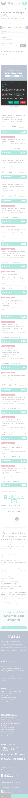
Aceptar (10, 102)
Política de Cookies (16, 94)
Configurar (23, 102)
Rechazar (16, 102)
